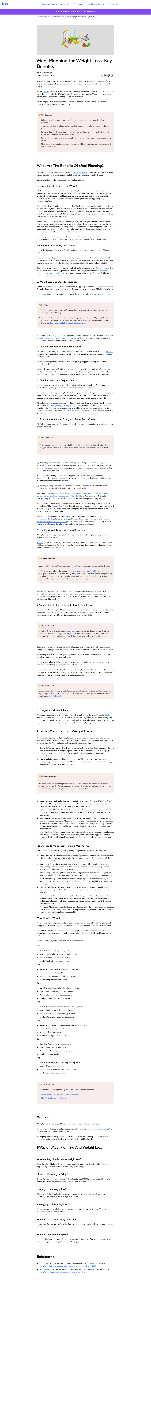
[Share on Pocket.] (112, 75)
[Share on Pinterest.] (108, 75)
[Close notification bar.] (146, 11)
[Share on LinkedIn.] (105, 75)
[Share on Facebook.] (101, 75)
